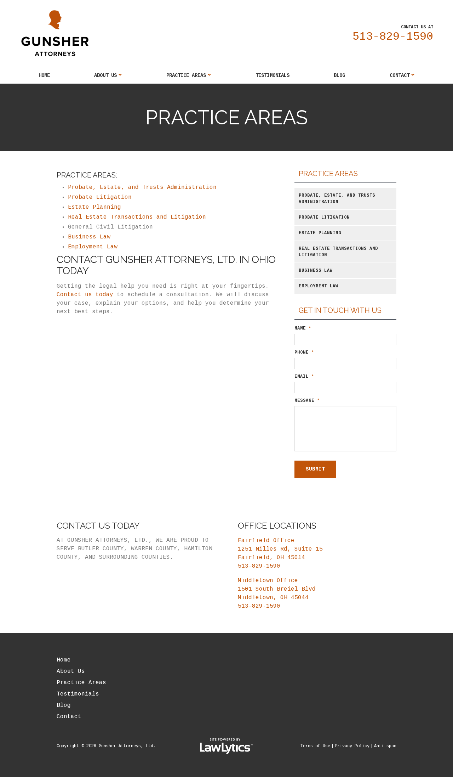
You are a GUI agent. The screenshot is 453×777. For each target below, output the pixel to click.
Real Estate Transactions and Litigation (137, 217)
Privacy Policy (352, 746)
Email (304, 376)
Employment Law (92, 247)
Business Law (89, 237)
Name (302, 328)
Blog (339, 75)
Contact (399, 75)
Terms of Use (315, 746)
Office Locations (277, 525)
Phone (304, 352)
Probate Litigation (100, 197)
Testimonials (272, 75)
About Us (105, 75)
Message (307, 400)
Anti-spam (385, 746)
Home (44, 75)
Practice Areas (186, 75)
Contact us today (85, 295)
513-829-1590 (392, 36)
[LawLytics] (226, 746)
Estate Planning (94, 207)
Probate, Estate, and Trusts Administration (144, 187)
